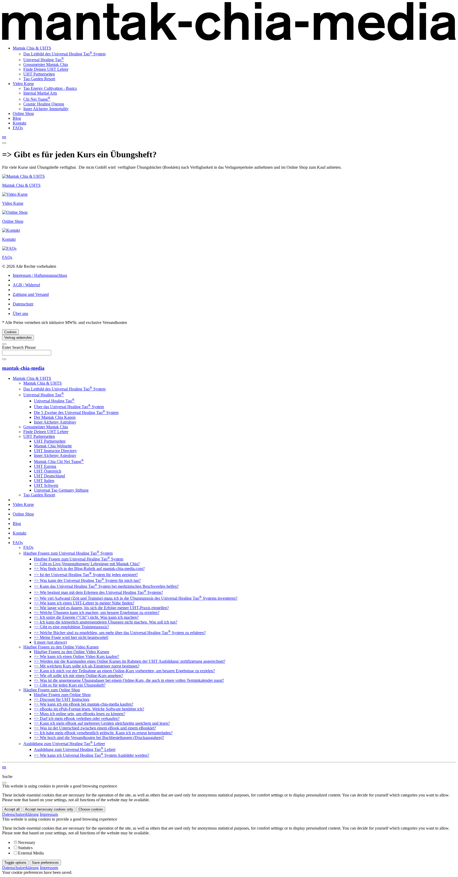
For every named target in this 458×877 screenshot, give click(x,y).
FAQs (18, 128)
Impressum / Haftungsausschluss (40, 275)
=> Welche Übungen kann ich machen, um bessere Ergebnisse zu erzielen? (96, 612)
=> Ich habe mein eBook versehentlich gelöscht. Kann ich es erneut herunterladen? (103, 733)
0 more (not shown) (50, 642)
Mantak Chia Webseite (53, 446)
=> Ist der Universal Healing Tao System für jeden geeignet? (86, 574)
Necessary (26, 842)
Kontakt (19, 123)
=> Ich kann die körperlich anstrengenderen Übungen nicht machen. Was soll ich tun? (105, 622)
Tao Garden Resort (39, 79)
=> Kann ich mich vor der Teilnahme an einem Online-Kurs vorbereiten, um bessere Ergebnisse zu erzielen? (124, 671)
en (4, 137)
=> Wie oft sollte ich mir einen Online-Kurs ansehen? (78, 675)
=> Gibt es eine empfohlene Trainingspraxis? (71, 627)
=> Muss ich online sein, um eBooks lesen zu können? (79, 713)
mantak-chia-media (23, 368)
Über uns (20, 313)
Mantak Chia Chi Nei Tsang (59, 461)
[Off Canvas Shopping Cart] (4, 143)
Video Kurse (23, 83)
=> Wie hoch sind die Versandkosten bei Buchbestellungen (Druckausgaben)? (99, 737)
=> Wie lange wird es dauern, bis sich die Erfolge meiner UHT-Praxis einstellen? (101, 608)
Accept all (12, 809)
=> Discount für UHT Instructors (61, 699)
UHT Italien (44, 480)
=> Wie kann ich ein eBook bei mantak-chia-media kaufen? (83, 704)
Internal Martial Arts (40, 93)
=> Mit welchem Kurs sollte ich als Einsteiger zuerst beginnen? (86, 666)
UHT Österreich (47, 471)
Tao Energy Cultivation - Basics (50, 88)
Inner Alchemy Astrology (55, 422)
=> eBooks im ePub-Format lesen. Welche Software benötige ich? (89, 709)
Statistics (25, 847)
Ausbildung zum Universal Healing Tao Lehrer (64, 743)
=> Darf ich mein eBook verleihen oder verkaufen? (77, 718)
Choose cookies (90, 809)
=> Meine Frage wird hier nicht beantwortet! (71, 637)
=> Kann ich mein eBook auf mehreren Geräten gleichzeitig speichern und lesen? (102, 723)
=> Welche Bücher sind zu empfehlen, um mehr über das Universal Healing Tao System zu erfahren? (120, 632)
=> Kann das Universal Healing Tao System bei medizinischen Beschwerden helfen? (106, 586)
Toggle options (15, 863)
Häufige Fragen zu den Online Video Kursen (61, 647)
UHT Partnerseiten (39, 74)
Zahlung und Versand (31, 294)
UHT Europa (45, 466)
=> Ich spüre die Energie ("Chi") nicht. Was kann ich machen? (86, 617)
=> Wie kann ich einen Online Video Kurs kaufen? (76, 656)
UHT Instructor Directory (55, 450)
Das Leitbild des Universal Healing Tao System (64, 54)
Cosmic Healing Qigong (43, 104)
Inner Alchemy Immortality (46, 108)
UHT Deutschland (49, 476)
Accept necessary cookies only (49, 809)
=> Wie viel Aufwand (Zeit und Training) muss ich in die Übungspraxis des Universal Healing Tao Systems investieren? (135, 598)
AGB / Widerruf (26, 285)
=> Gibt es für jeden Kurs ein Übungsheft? (69, 685)
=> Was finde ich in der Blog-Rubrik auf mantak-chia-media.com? (89, 568)
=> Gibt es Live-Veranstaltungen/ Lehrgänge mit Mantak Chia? (87, 564)
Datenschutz (23, 304)
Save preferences (45, 863)
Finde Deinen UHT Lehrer (45, 69)
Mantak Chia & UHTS (32, 48)
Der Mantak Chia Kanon (55, 417)
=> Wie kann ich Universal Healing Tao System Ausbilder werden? (91, 755)
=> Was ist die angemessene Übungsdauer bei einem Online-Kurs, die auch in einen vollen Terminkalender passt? (129, 680)
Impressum (49, 814)
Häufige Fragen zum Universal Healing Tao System (68, 553)
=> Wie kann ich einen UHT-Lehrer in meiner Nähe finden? (84, 603)
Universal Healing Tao (43, 59)
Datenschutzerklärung (20, 814)
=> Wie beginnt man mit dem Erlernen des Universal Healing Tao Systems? (98, 592)
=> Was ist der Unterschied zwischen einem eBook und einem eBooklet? (95, 728)
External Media (31, 853)
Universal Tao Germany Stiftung (61, 490)
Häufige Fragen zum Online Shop (51, 690)
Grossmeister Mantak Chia (45, 64)
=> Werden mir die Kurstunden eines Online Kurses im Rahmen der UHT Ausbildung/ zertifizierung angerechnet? (129, 661)
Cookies (10, 332)
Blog (17, 118)
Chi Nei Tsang (36, 99)
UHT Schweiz (46, 485)
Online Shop (23, 113)
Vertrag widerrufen (18, 338)
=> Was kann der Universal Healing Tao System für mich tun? (87, 580)
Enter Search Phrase (19, 347)
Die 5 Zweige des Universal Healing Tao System (76, 412)
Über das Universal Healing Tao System (69, 406)
